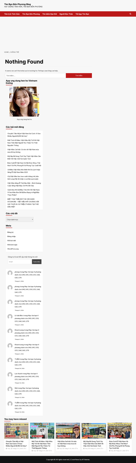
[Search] (130, 14)
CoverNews (75, 459)
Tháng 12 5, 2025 (95, 448)
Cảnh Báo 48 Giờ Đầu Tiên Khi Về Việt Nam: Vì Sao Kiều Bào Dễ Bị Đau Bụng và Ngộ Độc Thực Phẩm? (23, 192)
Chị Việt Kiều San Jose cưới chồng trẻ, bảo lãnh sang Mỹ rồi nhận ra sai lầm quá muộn (23, 177)
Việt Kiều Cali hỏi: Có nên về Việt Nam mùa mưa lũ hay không (23, 151)
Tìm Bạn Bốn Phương (31, 14)
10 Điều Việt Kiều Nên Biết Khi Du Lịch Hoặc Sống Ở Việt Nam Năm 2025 (23, 171)
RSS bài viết (11, 240)
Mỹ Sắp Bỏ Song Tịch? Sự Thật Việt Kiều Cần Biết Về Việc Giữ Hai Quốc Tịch (24, 157)
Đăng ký (10, 232)
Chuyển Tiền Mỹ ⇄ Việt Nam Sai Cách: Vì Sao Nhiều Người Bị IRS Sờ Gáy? (23, 135)
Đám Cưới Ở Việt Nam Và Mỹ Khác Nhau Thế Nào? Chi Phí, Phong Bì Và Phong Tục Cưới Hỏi (24, 164)
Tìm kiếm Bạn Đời (49, 14)
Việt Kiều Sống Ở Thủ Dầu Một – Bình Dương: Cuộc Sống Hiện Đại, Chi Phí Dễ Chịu (24, 184)
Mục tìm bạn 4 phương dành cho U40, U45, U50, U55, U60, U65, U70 (28, 275)
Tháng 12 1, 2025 (120, 450)
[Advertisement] (68, 33)
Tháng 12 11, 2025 (43, 450)
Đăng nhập (11, 236)
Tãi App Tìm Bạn (82, 14)
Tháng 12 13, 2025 (18, 448)
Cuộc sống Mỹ (10, 436)
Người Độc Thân (66, 14)
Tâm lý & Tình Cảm (12, 14)
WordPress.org (13, 249)
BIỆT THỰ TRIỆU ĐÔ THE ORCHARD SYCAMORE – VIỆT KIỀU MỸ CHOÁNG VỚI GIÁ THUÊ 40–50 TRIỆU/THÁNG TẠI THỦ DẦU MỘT (23, 203)
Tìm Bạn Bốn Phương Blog (17, 4)
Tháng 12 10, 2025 (69, 448)
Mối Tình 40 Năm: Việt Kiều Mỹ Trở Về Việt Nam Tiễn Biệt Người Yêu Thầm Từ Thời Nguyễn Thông (23, 142)
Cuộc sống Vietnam (63, 436)
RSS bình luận (12, 245)
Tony (9, 448)
